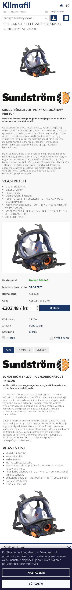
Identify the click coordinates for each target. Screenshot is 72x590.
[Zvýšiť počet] (37, 306)
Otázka (11, 338)
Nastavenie (36, 573)
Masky (33, 331)
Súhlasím (36, 584)
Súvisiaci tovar (15, 547)
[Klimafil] (17, 4)
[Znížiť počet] (37, 309)
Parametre (24, 349)
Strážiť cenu (61, 338)
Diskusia (41, 349)
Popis (8, 349)
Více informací (28, 564)
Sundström (36, 325)
